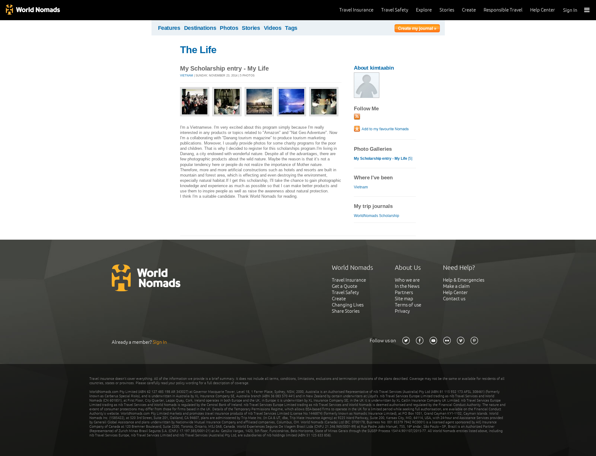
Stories (447, 9)
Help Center (542, 9)
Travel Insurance (356, 9)
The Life (198, 49)
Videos (273, 28)
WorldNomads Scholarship (376, 216)
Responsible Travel (503, 9)
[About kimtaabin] (366, 96)
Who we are (407, 280)
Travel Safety (394, 9)
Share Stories (345, 311)
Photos (229, 28)
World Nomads (32, 10)
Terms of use (408, 304)
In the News (407, 286)
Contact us (454, 298)
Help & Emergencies (463, 280)
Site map (404, 298)
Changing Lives (347, 304)
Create (469, 9)
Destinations (200, 28)
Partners (404, 292)
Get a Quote (344, 286)
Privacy (402, 311)
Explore (424, 9)
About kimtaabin (374, 68)
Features (169, 28)
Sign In (570, 10)
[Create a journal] (417, 29)
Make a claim (456, 286)
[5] (383, 158)
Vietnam (186, 75)
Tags (291, 28)
